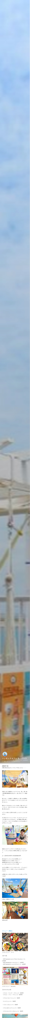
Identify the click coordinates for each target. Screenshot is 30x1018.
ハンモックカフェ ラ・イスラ (14, 758)
